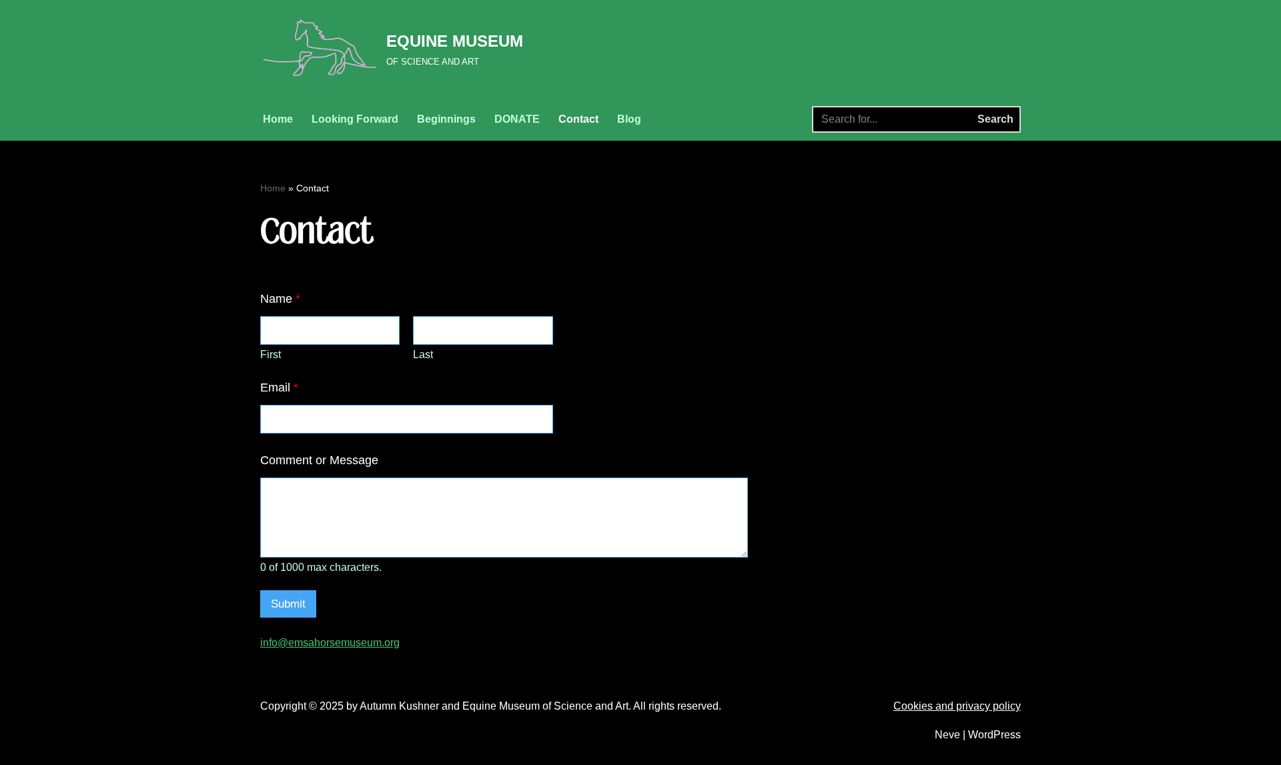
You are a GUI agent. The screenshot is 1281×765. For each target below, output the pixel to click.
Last (423, 354)
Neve (947, 734)
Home (278, 119)
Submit (288, 604)
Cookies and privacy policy (957, 706)
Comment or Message (319, 460)
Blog (629, 119)
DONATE (517, 119)
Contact (578, 119)
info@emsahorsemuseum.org (330, 642)
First (270, 354)
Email (279, 387)
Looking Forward (355, 119)
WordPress (994, 734)
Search (995, 119)
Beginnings (446, 119)
